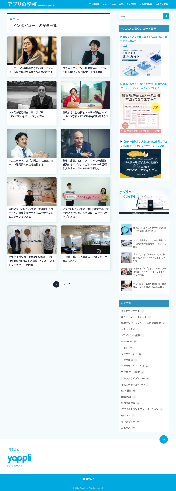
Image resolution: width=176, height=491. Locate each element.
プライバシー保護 (132, 335)
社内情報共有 (146, 4)
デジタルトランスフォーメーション (141, 409)
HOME (89, 479)
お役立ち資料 (161, 4)
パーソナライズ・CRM (135, 378)
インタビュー (130, 421)
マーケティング (131, 354)
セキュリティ (129, 329)
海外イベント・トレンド (136, 317)
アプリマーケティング (134, 366)
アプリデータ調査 (132, 372)
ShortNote (128, 341)
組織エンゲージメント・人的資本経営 (142, 323)
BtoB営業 (131, 4)
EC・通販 (128, 390)
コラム (126, 347)
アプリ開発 (94, 4)
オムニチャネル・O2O (113, 4)
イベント (127, 415)
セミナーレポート (132, 310)
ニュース (128, 427)
